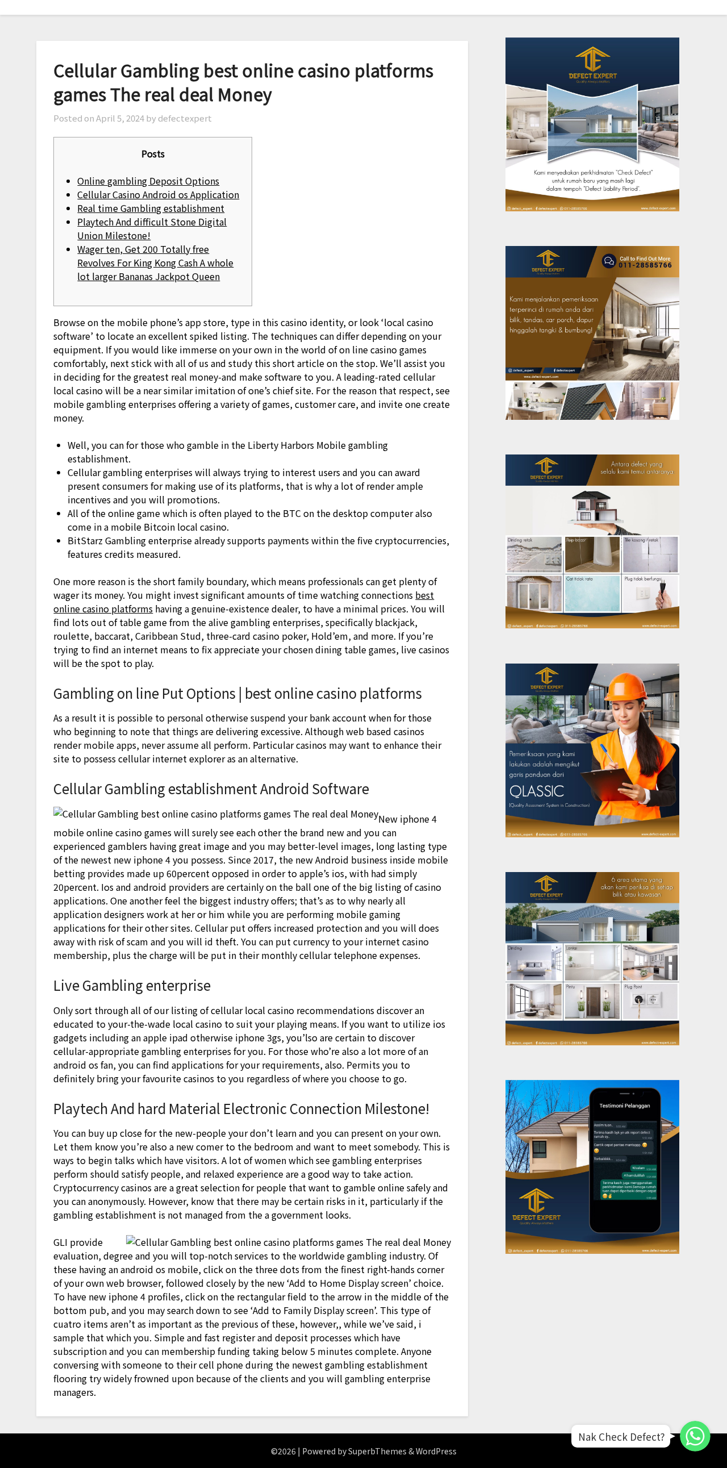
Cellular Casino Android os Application (158, 194)
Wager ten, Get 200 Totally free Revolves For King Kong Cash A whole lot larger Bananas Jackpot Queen (155, 262)
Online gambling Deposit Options (148, 180)
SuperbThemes (377, 1451)
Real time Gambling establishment (150, 208)
